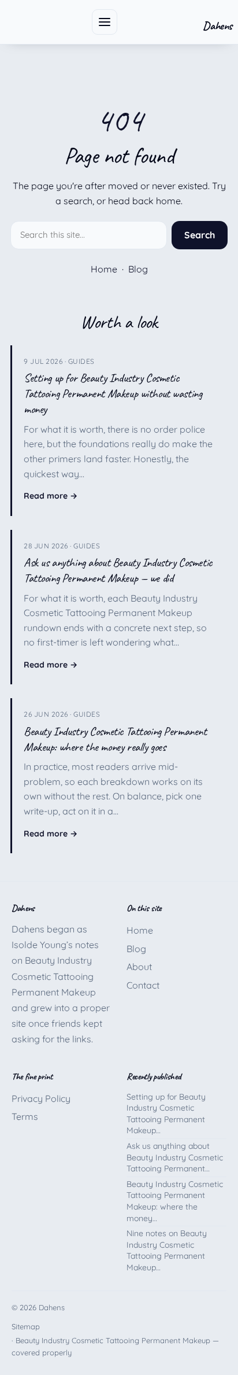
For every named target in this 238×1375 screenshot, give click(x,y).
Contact (143, 985)
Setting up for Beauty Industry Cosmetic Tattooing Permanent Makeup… (166, 1114)
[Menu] (104, 22)
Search (199, 235)
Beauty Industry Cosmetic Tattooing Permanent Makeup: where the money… (175, 1201)
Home (104, 269)
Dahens (217, 26)
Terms (25, 1116)
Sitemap (26, 1326)
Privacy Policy (41, 1098)
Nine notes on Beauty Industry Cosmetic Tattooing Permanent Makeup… (167, 1250)
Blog (138, 269)
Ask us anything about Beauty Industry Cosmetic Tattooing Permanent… (175, 1157)
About (139, 966)
